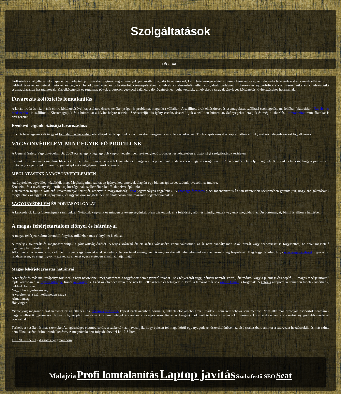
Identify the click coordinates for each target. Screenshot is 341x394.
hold (133, 191)
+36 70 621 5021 (24, 340)
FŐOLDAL (169, 64)
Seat (284, 375)
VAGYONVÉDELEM (31, 203)
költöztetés (248, 89)
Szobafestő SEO (255, 376)
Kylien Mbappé (51, 282)
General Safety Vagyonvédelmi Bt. (40, 153)
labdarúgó (80, 282)
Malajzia (62, 376)
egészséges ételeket (298, 252)
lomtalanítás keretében (75, 134)
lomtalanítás (296, 113)
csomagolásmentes (191, 191)
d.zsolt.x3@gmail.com (55, 340)
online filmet (229, 282)
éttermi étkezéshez (105, 311)
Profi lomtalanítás (118, 375)
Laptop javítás (197, 374)
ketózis (266, 282)
